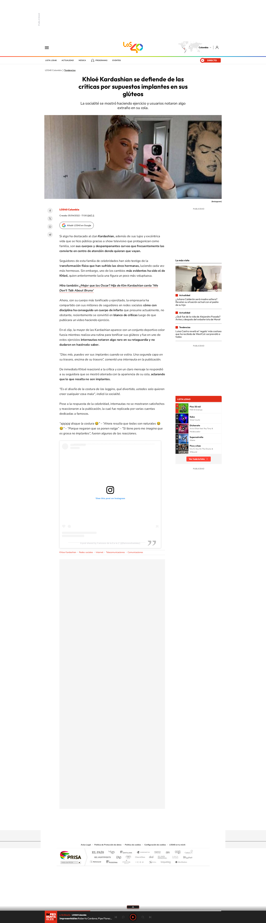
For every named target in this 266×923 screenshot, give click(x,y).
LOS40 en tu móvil (177, 845)
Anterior (116, 917)
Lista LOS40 (51, 60)
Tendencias (70, 70)
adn (176, 852)
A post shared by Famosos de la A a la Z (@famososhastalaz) (110, 543)
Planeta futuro (174, 856)
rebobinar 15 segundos (123, 917)
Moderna (111, 861)
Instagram (126, 824)
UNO (119, 856)
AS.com (166, 852)
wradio (128, 856)
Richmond (96, 861)
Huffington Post (102, 856)
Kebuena (185, 856)
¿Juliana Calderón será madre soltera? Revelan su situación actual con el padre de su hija (197, 302)
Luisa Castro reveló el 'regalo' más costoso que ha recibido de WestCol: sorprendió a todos (198, 334)
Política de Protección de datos (107, 845)
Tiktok (120, 824)
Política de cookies (133, 845)
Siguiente (150, 917)
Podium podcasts (126, 861)
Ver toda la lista (197, 459)
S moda (152, 861)
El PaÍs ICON (139, 861)
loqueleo (166, 861)
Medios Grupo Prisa (70, 862)
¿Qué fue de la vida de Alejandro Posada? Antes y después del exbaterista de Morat (197, 318)
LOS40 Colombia (133, 47)
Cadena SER (156, 852)
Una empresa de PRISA (70, 855)
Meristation (181, 861)
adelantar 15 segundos (143, 917)
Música (82, 60)
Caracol (187, 852)
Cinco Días (140, 856)
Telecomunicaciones (115, 552)
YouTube (133, 824)
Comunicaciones (135, 552)
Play (133, 917)
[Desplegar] (133, 906)
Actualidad (68, 60)
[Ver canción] (183, 408)
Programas (101, 60)
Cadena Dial (151, 856)
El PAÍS (98, 852)
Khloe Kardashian (67, 552)
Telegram (50, 234)
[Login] (217, 47)
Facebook (50, 210)
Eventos (116, 60)
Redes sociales (86, 552)
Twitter (50, 218)
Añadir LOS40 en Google (79, 225)
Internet (99, 552)
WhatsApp (50, 226)
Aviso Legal (86, 845)
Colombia (203, 47)
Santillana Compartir (143, 852)
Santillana (127, 852)
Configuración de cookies (155, 845)
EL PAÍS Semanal (162, 856)
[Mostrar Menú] (48, 47)
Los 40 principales (112, 852)
